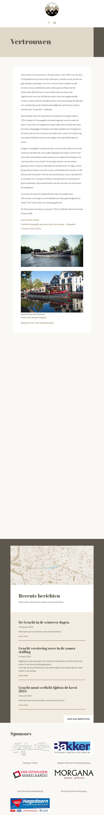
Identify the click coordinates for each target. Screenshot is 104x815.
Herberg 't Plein (30, 763)
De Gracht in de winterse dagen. (44, 622)
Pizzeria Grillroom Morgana (74, 791)
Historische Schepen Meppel (33, 317)
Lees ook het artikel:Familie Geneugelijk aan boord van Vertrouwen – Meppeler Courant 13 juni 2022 (48, 224)
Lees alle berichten (78, 719)
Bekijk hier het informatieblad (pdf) (37, 322)
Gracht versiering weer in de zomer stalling (47, 650)
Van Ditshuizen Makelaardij (30, 791)
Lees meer (23, 636)
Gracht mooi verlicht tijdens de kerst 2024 (48, 689)
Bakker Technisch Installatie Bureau (74, 763)
